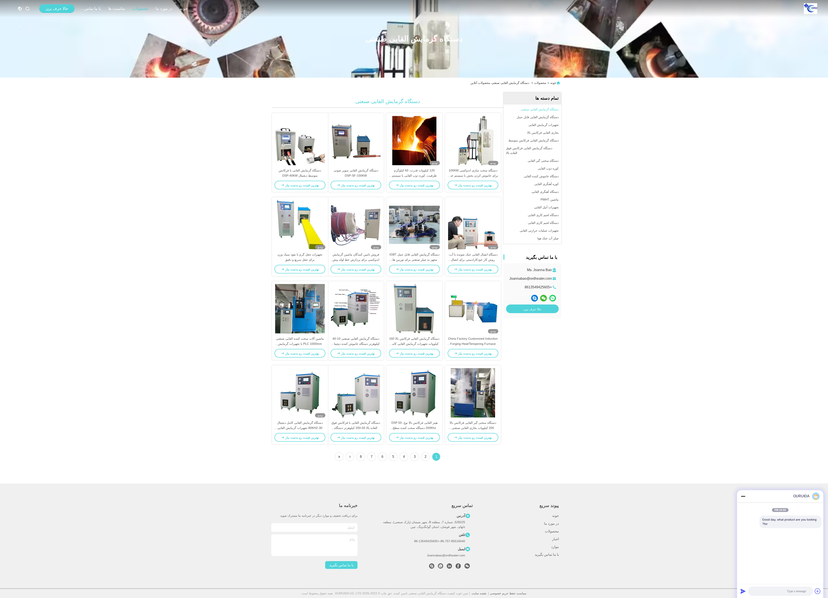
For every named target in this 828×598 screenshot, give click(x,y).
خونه (183, 8)
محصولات (140, 8)
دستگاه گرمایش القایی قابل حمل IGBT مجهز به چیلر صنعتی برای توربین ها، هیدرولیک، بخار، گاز (414, 260)
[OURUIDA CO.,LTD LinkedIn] (449, 567)
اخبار (555, 539)
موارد (555, 547)
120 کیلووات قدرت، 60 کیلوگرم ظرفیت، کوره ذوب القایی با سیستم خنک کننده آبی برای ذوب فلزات (414, 175)
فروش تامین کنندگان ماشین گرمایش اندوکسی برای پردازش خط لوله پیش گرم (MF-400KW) (355, 260)
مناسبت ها (116, 8)
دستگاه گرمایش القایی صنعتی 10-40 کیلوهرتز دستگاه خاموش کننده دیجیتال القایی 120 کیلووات (356, 344)
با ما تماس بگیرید (90, 8)
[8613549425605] (441, 567)
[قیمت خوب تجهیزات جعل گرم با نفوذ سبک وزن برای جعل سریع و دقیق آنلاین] (299, 224)
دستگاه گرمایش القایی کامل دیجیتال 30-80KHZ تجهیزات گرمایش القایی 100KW (300, 428)
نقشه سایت (479, 593)
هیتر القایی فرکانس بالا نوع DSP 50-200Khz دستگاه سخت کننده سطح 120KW (414, 428)
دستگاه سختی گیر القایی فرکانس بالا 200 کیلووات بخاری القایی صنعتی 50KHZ (473, 428)
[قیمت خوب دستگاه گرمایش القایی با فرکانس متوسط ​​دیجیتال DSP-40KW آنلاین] (299, 140)
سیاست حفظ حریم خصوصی (508, 593)
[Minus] (743, 496)
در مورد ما (164, 8)
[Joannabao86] (534, 298)
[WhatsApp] (553, 298)
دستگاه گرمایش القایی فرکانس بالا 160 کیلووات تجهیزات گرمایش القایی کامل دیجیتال (414, 344)
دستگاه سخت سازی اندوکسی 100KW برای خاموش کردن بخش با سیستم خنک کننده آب (473, 175)
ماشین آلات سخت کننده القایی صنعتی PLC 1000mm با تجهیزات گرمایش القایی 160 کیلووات (300, 344)
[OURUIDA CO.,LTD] (810, 8)
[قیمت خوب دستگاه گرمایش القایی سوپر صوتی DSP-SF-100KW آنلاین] (356, 140)
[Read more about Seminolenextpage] (350, 457)
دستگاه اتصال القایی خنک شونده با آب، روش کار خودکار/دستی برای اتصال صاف (472, 260)
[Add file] (818, 591)
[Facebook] (458, 567)
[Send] (743, 591)
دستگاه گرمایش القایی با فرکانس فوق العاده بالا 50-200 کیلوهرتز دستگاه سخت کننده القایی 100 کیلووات (355, 428)
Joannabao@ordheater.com (530, 278)
